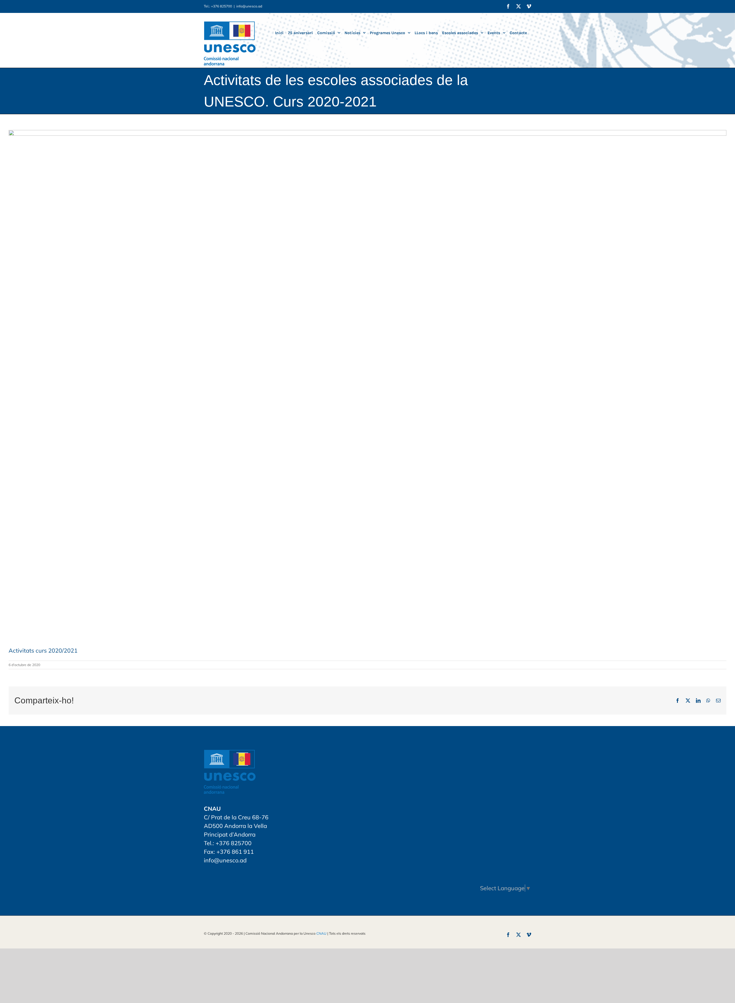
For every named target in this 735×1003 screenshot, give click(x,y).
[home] (230, 754)
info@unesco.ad (249, 6)
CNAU (321, 933)
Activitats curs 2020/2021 (43, 650)
